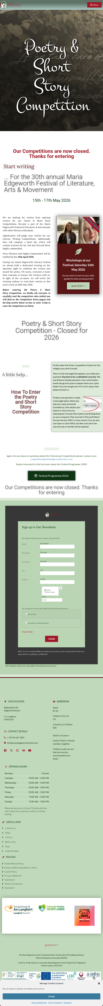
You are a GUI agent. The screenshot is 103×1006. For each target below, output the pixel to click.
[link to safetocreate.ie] (84, 916)
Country (42, 579)
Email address (44, 543)
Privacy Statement (55, 1003)
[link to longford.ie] (18, 909)
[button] (99, 983)
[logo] (10, 4)
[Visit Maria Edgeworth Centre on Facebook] (6, 750)
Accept (51, 996)
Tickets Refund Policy (13, 863)
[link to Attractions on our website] (51, 908)
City (41, 570)
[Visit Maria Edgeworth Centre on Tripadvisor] (24, 750)
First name (43, 552)
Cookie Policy (10, 871)
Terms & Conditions (13, 883)
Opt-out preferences (39, 1003)
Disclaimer (8, 887)
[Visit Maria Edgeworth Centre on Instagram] (18, 750)
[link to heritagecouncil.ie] (51, 944)
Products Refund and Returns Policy (20, 867)
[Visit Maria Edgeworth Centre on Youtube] (30, 750)
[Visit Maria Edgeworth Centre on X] (12, 750)
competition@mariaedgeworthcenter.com (51, 459)
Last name (43, 561)
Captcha (44, 596)
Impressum (67, 1003)
